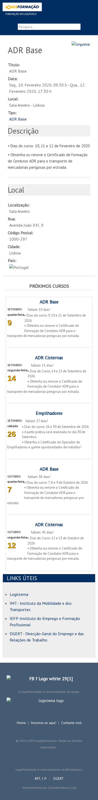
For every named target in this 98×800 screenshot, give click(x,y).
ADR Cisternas (49, 358)
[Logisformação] (49, 8)
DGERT (58, 778)
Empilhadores (49, 413)
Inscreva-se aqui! (43, 722)
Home (21, 722)
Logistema (19, 594)
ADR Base (18, 119)
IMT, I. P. (40, 778)
